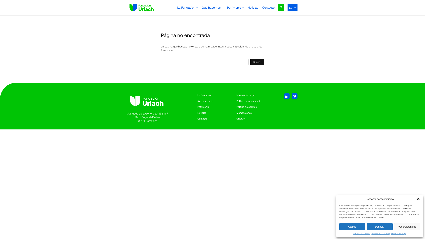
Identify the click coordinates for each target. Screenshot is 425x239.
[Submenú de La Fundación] (197, 7)
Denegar (379, 226)
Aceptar (352, 226)
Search (281, 7)
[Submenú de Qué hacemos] (222, 7)
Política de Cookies (361, 233)
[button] (418, 198)
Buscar (257, 61)
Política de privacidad (381, 233)
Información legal (398, 233)
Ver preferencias (407, 226)
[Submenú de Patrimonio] (243, 7)
